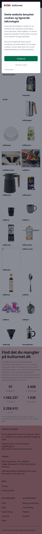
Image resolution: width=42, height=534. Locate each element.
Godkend (21, 58)
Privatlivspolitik (8, 70)
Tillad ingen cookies (21, 65)
